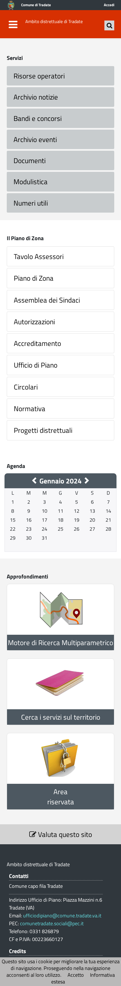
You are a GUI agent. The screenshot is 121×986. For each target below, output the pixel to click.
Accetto (76, 975)
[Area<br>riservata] (60, 758)
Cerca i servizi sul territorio (60, 717)
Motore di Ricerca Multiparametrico (60, 642)
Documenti (30, 160)
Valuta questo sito (64, 834)
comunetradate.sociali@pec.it (52, 923)
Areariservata (60, 796)
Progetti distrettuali (43, 430)
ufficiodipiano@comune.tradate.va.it (62, 915)
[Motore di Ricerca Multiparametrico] (60, 609)
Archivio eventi (35, 139)
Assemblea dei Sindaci (47, 299)
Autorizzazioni (34, 321)
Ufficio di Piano (35, 364)
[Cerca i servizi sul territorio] (60, 684)
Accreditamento (37, 343)
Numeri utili (31, 202)
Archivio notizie (36, 96)
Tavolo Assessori (39, 256)
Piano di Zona (33, 278)
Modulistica (31, 181)
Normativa (29, 408)
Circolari (26, 386)
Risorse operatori (39, 75)
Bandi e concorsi (38, 118)
